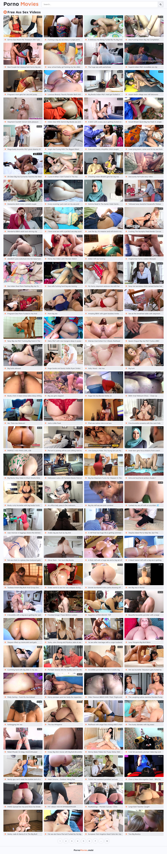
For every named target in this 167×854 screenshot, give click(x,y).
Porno (21, 4)
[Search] (160, 4)
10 (107, 841)
